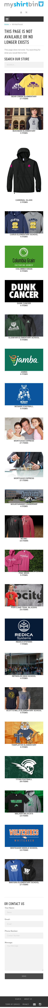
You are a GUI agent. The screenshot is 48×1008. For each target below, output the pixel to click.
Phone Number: (11, 931)
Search (18, 999)
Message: (9, 943)
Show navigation (7, 19)
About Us (28, 999)
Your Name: (9, 908)
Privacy (26, 1004)
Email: (7, 919)
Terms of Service (12, 1004)
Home (6, 24)
